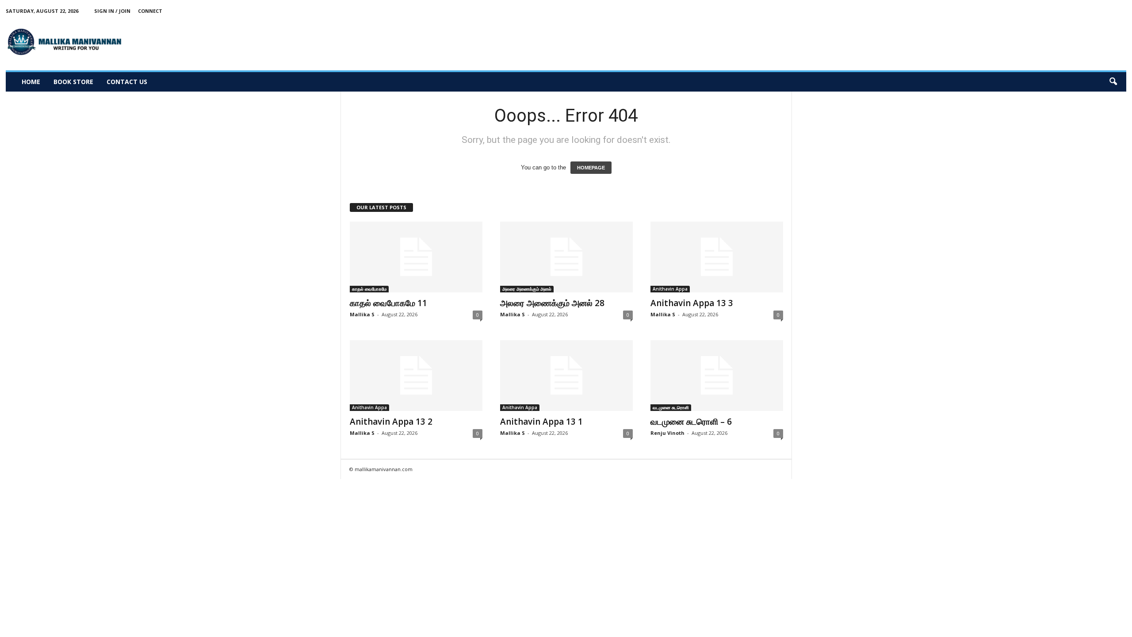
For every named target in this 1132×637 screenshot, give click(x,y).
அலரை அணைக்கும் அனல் (526, 289)
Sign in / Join (112, 11)
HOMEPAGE (591, 167)
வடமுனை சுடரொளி (671, 407)
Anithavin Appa (670, 289)
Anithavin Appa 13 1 (541, 421)
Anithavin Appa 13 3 (691, 303)
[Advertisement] (965, 41)
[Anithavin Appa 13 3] (716, 257)
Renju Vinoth (667, 433)
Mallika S (362, 314)
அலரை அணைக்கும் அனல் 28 (552, 303)
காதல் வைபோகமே (369, 289)
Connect (150, 11)
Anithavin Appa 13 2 (391, 421)
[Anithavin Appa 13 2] (416, 375)
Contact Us (127, 81)
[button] (1113, 82)
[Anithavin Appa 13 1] (566, 375)
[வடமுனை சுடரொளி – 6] (716, 375)
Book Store (73, 81)
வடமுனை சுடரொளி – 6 (691, 421)
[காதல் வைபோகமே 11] (416, 257)
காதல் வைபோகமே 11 (388, 303)
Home (31, 81)
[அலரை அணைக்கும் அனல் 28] (566, 257)
